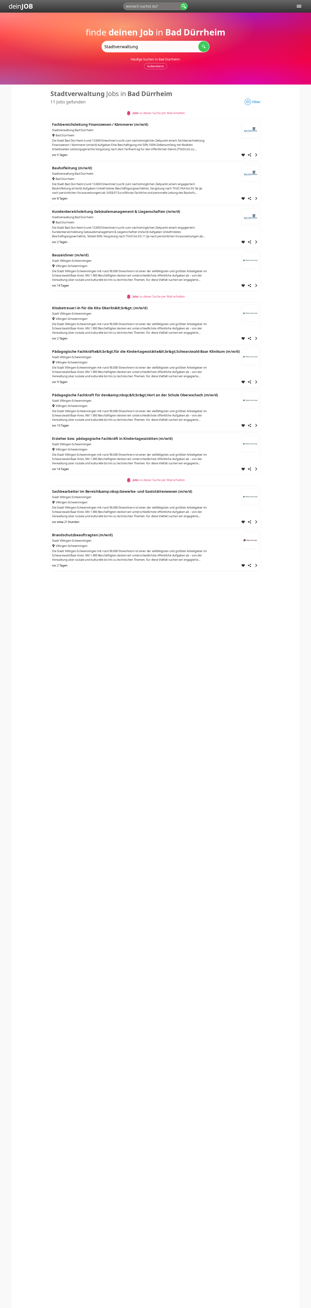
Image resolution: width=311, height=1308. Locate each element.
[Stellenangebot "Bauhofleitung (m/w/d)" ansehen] (256, 198)
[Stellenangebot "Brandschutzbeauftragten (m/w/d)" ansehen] (256, 565)
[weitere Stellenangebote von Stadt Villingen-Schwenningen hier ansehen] (250, 260)
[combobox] (155, 6)
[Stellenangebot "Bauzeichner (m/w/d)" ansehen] (256, 285)
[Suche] (184, 6)
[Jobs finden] (203, 46)
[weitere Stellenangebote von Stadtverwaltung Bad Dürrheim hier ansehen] (250, 130)
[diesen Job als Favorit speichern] (243, 155)
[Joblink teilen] (250, 155)
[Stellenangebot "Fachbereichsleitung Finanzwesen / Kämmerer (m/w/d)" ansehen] (256, 155)
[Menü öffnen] (299, 6)
